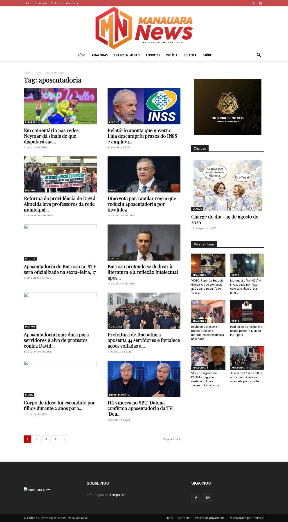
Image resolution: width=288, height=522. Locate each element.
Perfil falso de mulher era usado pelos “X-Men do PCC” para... (246, 331)
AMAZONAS (100, 55)
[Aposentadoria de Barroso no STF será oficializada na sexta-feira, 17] (60, 242)
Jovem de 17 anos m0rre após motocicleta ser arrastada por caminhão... (246, 377)
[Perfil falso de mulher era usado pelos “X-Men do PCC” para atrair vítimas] (247, 311)
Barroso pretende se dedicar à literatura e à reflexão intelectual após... (143, 272)
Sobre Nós (41, 3)
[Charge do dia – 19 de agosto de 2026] (227, 184)
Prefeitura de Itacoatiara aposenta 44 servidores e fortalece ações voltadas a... (144, 340)
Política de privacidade (65, 3)
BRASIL (113, 190)
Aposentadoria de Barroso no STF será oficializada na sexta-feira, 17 (60, 269)
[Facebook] (253, 3)
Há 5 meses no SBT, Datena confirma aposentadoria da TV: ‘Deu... (140, 408)
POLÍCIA (171, 55)
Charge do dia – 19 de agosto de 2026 (224, 219)
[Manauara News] (144, 28)
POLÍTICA (190, 55)
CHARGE (197, 208)
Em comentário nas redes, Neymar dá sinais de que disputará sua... (52, 135)
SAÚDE (207, 55)
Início (27, 3)
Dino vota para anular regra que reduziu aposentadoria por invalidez (142, 204)
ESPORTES (153, 55)
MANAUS (30, 190)
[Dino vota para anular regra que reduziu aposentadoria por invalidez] (144, 174)
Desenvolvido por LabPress (246, 518)
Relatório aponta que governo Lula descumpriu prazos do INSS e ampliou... (142, 135)
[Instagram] (260, 3)
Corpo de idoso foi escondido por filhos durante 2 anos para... (59, 405)
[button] (258, 55)
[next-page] (64, 439)
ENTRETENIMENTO (127, 55)
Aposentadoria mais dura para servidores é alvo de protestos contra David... (56, 340)
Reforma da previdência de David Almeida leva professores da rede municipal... (59, 204)
